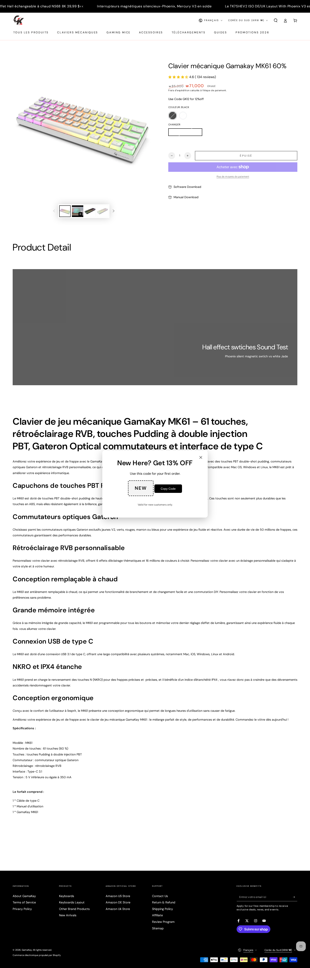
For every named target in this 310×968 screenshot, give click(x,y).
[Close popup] (201, 457)
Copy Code (168, 488)
